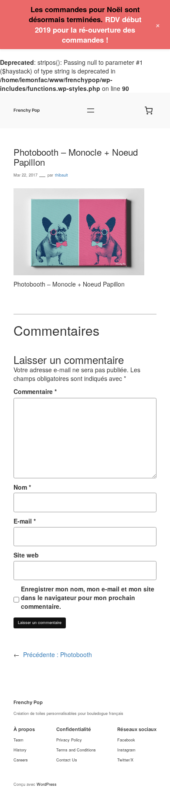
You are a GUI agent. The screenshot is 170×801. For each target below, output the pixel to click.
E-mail (25, 521)
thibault (61, 175)
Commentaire (35, 391)
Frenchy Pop (27, 110)
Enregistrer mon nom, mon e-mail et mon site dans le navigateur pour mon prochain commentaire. (87, 597)
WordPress (47, 784)
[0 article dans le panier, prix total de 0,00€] (148, 110)
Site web (26, 555)
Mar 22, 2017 (25, 175)
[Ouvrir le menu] (90, 110)
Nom (22, 487)
